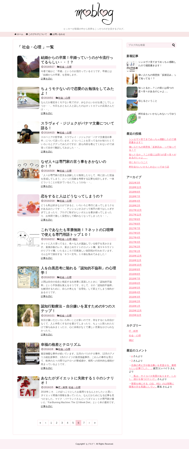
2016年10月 (135, 265)
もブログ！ (90, 444)
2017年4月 (134, 237)
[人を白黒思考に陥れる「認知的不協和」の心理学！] (28, 280)
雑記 (75, 239)
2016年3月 (134, 297)
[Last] (95, 423)
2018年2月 (134, 205)
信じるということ (147, 101)
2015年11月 (135, 315)
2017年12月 (135, 210)
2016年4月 (134, 292)
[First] (40, 423)
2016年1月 (134, 306)
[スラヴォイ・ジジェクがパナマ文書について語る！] (28, 135)
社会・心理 (65, 67)
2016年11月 (135, 260)
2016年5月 (134, 288)
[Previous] (45, 423)
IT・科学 (62, 387)
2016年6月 (134, 283)
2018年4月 (134, 201)
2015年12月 (135, 310)
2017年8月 (134, 224)
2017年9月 (134, 219)
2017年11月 (135, 214)
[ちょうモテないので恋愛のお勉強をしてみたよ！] (28, 101)
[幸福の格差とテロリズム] (28, 357)
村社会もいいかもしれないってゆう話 (149, 167)
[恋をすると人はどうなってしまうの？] (28, 208)
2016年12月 (135, 256)
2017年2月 (134, 246)
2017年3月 (134, 242)
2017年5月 (134, 233)
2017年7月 (134, 228)
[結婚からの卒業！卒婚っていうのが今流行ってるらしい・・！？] (28, 70)
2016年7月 (134, 278)
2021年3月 (134, 182)
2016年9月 (134, 269)
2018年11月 (135, 187)
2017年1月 (134, 251)
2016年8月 (134, 274)
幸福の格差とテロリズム (61, 344)
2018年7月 (134, 196)
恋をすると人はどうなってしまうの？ (72, 196)
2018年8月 (134, 192)
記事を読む (47, 78)
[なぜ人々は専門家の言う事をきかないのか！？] (28, 174)
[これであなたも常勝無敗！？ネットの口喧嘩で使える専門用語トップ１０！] (28, 242)
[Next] (89, 423)
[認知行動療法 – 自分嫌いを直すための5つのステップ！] (28, 318)
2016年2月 (134, 301)
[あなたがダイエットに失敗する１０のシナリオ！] (28, 390)
